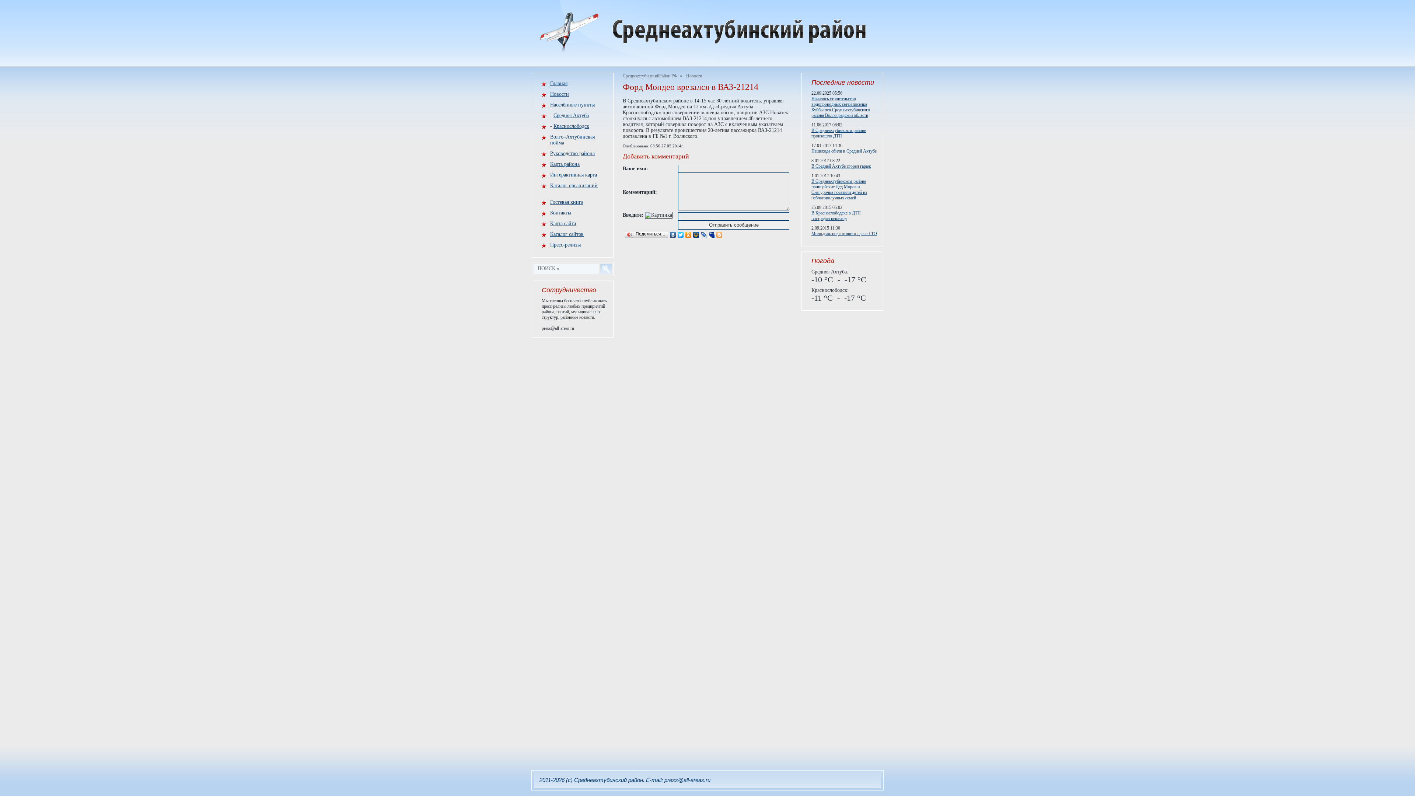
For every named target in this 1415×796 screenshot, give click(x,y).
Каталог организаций (574, 185)
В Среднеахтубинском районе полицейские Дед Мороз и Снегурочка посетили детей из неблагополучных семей (839, 189)
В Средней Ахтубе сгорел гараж (841, 166)
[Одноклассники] (688, 235)
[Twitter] (681, 235)
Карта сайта (563, 223)
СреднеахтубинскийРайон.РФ (650, 75)
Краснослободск (571, 126)
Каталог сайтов (567, 234)
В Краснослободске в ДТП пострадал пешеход (836, 215)
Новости (694, 75)
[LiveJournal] (704, 235)
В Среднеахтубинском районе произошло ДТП (838, 133)
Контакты (560, 213)
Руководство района (572, 153)
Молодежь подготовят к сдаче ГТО (844, 233)
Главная (558, 83)
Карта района (565, 164)
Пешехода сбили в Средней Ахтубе (844, 151)
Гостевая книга (566, 202)
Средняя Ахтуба (571, 115)
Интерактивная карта (573, 175)
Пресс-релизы (565, 245)
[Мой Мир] (696, 235)
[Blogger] (719, 235)
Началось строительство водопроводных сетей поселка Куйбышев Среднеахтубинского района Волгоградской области (840, 107)
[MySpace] (712, 235)
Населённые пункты (572, 105)
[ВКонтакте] (673, 235)
